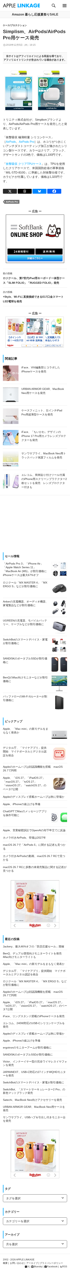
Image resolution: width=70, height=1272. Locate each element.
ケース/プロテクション (15, 25)
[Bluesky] (39, 191)
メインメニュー (64, 5)
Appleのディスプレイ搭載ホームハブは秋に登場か (33, 1033)
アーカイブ (32, 1263)
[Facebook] (54, 191)
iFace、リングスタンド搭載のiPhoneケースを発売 (34, 1016)
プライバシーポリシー (51, 1263)
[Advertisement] (35, 522)
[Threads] (25, 191)
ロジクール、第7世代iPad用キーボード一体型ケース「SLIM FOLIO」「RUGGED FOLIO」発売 (34, 278)
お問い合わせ (17, 1263)
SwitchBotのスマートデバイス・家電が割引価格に (33, 1082)
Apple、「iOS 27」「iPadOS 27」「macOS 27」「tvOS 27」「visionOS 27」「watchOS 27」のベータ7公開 (35, 1006)
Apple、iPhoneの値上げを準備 (21, 1040)
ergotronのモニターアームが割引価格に (27, 1047)
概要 (5, 1263)
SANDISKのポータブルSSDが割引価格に (28, 1054)
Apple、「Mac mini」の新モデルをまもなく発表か (34, 963)
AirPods (11, 141)
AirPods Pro (26, 141)
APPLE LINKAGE (25, 1259)
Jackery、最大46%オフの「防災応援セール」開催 (33, 946)
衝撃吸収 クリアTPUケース (24, 163)
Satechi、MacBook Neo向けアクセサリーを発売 (32, 1099)
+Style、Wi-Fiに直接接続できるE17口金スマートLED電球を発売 (33, 297)
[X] (10, 191)
